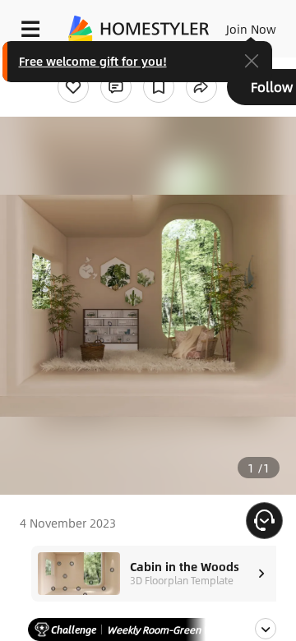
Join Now (251, 29)
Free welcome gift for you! (93, 61)
